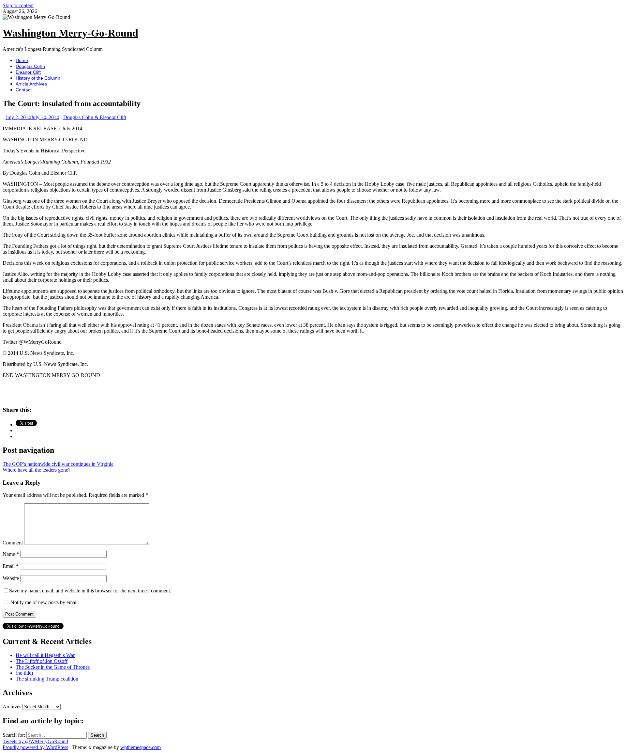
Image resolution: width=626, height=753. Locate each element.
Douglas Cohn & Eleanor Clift (94, 117)
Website (11, 578)
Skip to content (18, 5)
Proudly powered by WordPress (35, 747)
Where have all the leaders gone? (36, 470)
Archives (12, 706)
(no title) (24, 673)
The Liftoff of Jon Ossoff (41, 661)
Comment (13, 542)
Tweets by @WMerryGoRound (35, 741)
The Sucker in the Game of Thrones (53, 667)
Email (11, 566)
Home (22, 60)
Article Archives (31, 83)
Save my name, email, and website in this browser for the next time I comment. (90, 590)
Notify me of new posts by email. (44, 602)
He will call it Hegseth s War (45, 655)
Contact (24, 89)
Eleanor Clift (28, 72)
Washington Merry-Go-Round (70, 33)
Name (11, 554)
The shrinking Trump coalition (47, 679)
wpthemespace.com (140, 747)
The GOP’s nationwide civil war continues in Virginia (58, 464)
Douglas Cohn (30, 66)
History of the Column (38, 78)
